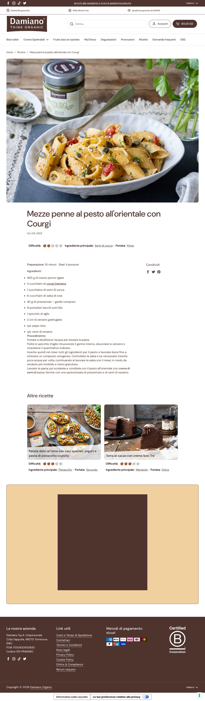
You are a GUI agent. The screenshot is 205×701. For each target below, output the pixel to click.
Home (9, 52)
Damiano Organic (41, 687)
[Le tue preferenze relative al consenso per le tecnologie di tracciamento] (199, 695)
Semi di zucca (104, 245)
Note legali (63, 650)
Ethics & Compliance (69, 664)
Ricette (21, 52)
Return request (66, 669)
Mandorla (142, 469)
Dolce (165, 469)
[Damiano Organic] (26, 24)
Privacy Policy (65, 654)
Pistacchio (65, 469)
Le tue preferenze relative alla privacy (116, 696)
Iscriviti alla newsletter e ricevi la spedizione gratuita (102, 3)
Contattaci (63, 640)
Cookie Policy (65, 659)
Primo (130, 245)
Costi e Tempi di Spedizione (74, 635)
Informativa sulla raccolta (72, 696)
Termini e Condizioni (69, 645)
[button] (185, 24)
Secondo (92, 469)
